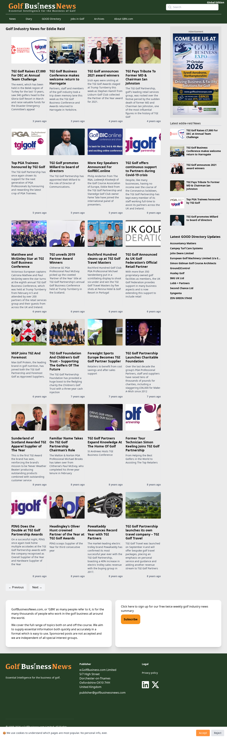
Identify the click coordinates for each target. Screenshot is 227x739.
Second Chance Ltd (181, 288)
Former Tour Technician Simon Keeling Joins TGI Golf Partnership (142, 444)
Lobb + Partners (180, 283)
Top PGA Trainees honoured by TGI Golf (28, 165)
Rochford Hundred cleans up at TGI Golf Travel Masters (104, 258)
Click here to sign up (134, 606)
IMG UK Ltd (177, 278)
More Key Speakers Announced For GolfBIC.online (103, 167)
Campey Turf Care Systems (186, 248)
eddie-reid (186, 123)
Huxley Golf (177, 273)
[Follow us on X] (155, 685)
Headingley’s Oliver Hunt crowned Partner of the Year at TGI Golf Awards (66, 532)
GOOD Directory (51, 18)
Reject (217, 733)
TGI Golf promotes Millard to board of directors (64, 167)
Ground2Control (180, 268)
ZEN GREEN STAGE (181, 298)
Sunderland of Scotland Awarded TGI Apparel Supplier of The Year (28, 444)
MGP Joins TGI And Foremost (25, 355)
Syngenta (176, 293)
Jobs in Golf (77, 18)
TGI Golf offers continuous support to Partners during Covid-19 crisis (141, 169)
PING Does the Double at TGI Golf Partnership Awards (27, 530)
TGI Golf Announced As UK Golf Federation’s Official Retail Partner (141, 260)
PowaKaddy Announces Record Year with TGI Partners (102, 532)
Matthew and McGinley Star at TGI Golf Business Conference (27, 260)
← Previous (16, 587)
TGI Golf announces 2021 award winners (103, 73)
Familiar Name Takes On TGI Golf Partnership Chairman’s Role (66, 444)
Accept (203, 733)
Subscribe (130, 619)
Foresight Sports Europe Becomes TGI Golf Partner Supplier (104, 357)
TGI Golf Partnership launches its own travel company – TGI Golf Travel (142, 532)
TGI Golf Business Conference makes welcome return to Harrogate (64, 77)
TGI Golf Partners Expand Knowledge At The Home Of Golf (105, 442)
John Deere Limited (182, 253)
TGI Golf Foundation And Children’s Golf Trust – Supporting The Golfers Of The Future (65, 361)
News (12, 18)
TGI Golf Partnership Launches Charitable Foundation (142, 357)
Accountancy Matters (183, 243)
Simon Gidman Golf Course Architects (193, 263)
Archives (99, 18)
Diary (29, 18)
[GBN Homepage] (84, 7)
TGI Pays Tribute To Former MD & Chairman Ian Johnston (141, 77)
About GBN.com (123, 18)
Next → (37, 587)
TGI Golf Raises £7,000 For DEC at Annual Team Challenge (28, 75)
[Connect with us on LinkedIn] (146, 685)
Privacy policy (150, 672)
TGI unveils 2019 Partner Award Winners (62, 258)
